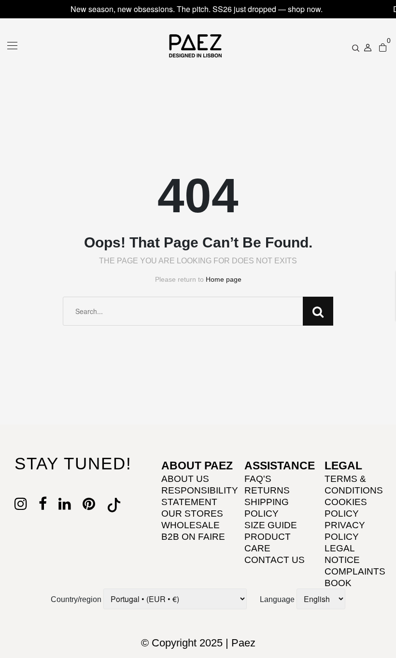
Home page (223, 279)
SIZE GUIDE (270, 525)
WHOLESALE (190, 525)
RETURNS (267, 490)
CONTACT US (274, 560)
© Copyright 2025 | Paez (198, 643)
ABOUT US (185, 479)
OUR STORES (192, 513)
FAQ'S (257, 479)
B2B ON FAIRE (193, 537)
